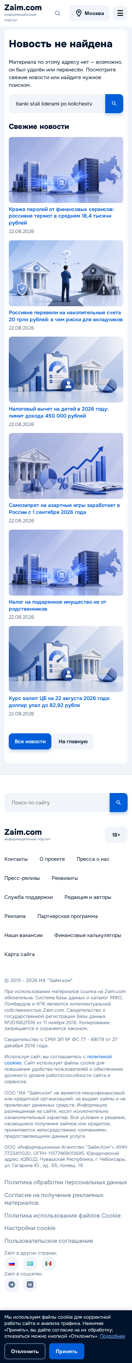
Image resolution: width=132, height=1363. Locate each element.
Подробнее (112, 1336)
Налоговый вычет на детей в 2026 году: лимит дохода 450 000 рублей (59, 412)
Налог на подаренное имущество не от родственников (57, 605)
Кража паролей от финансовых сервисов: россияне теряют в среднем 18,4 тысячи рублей (61, 216)
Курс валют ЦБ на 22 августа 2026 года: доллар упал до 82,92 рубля (59, 701)
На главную (73, 741)
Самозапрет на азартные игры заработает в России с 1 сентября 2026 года (64, 508)
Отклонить (25, 1351)
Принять (67, 1351)
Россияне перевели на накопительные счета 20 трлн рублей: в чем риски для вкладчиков (66, 316)
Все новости (30, 741)
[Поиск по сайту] (58, 13)
